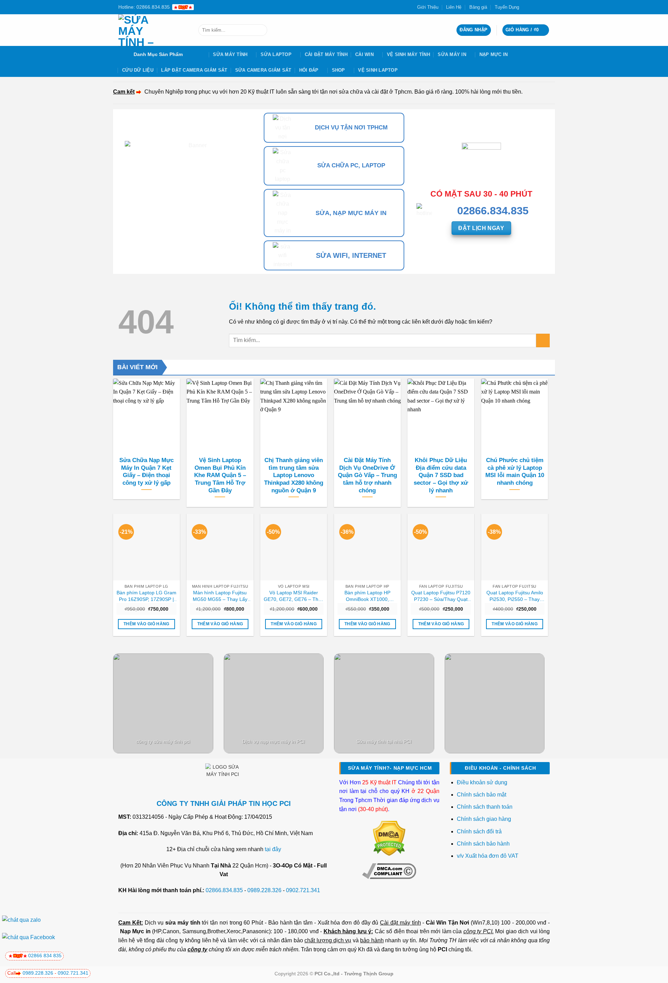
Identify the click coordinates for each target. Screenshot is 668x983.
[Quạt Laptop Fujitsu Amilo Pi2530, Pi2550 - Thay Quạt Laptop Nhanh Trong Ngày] (514, 547)
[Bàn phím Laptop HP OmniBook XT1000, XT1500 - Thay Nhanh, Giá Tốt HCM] (367, 547)
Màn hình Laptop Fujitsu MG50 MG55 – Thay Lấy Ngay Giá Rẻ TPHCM (220, 596)
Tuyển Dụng (507, 7)
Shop (338, 70)
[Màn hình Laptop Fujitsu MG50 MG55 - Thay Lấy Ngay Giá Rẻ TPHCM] (219, 547)
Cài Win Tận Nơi (447, 923)
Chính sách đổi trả (480, 831)
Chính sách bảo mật (481, 795)
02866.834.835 (224, 890)
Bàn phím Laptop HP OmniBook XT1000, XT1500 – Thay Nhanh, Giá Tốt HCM (367, 596)
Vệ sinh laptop (378, 70)
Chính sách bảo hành (483, 844)
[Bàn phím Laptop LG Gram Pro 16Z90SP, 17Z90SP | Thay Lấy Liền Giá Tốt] (146, 547)
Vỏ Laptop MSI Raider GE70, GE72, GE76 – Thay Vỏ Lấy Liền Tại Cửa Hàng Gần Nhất (294, 596)
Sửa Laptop (276, 54)
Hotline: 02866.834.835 (144, 7)
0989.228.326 (264, 890)
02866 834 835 (45, 955)
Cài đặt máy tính (400, 923)
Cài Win (364, 54)
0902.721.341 (303, 890)
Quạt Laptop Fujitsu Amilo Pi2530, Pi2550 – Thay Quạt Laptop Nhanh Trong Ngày (514, 596)
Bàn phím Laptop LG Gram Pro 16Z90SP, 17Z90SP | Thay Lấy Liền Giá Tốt (146, 596)
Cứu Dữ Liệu (137, 70)
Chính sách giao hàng (484, 819)
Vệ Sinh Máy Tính (408, 54)
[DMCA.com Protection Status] (389, 838)
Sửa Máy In (452, 54)
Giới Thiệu (427, 7)
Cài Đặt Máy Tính (326, 54)
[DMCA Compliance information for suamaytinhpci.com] (389, 870)
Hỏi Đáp (309, 70)
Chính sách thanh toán (484, 807)
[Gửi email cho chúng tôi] (540, 7)
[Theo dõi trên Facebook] (526, 7)
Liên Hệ (453, 7)
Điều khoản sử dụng (482, 782)
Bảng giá (478, 7)
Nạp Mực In (493, 54)
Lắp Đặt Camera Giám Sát (194, 70)
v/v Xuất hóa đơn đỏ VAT (487, 856)
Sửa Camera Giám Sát (263, 70)
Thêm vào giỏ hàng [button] (146, 624)
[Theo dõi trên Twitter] (533, 7)
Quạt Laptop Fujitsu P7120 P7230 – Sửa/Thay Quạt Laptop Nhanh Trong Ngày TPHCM (440, 596)
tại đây (273, 849)
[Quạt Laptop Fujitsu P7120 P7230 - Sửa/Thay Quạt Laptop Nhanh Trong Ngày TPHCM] (440, 547)
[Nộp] (260, 30)
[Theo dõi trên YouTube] (546, 7)
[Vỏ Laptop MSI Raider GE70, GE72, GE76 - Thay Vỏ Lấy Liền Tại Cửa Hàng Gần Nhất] (293, 547)
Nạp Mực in (135, 931)
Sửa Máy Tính (230, 54)
